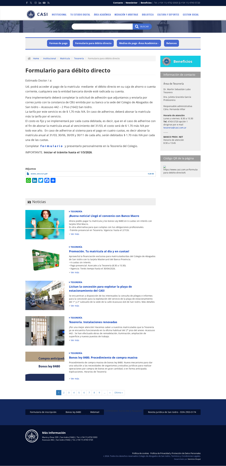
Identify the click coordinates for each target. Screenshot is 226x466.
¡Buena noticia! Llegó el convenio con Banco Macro (104, 216)
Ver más (75, 234)
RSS (48, 2)
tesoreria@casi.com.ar (174, 127)
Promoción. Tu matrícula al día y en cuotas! (99, 251)
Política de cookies (140, 453)
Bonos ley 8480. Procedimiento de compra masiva (103, 357)
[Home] (38, 14)
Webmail (94, 412)
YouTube (44, 2)
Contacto (118, 2)
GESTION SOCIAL (191, 14)
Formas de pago (58, 43)
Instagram (35, 2)
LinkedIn (39, 2)
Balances (171, 43)
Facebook (26, 2)
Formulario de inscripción (43, 412)
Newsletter (131, 2)
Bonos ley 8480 (73, 412)
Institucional (59, 14)
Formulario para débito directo (93, 43)
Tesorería (79, 58)
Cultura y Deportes (168, 14)
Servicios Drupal (194, 459)
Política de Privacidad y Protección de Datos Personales (175, 453)
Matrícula (65, 58)
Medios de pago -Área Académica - (139, 43)
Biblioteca (148, 14)
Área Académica (102, 14)
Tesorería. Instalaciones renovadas (93, 322)
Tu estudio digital (80, 14)
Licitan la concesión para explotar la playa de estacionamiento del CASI (100, 288)
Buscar (144, 26)
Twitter (31, 2)
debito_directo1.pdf (39, 174)
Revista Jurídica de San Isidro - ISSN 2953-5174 (172, 412)
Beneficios (146, 2)
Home (36, 58)
